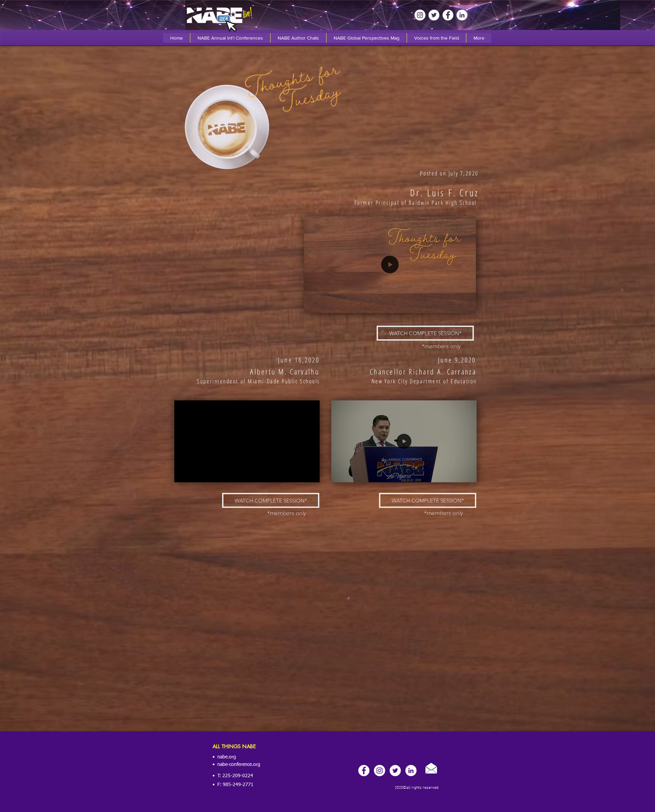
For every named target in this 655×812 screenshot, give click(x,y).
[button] (467, 305)
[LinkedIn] (461, 15)
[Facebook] (447, 15)
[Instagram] (419, 15)
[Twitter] (433, 15)
